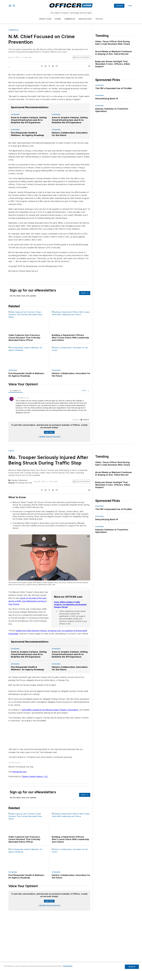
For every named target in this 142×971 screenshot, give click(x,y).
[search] (13, 5)
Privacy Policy (67, 966)
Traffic (11, 451)
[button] (10, 5)
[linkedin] (45, 66)
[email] (57, 66)
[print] (89, 66)
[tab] (15, 390)
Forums (58, 19)
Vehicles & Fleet (85, 19)
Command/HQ (69, 19)
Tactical (99, 19)
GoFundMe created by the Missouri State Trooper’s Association (50, 712)
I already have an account (49, 436)
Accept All (131, 966)
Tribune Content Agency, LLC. (34, 779)
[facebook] (42, 66)
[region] (49, 405)
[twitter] (49, 66)
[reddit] (53, 66)
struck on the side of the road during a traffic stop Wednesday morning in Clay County (27, 601)
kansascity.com (19, 774)
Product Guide (45, 19)
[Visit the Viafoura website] (84, 420)
